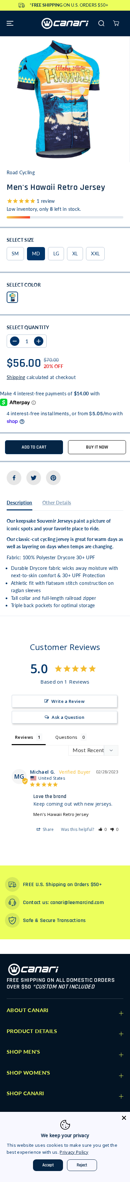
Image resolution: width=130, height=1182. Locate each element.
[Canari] (65, 23)
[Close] (124, 1118)
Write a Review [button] (68, 701)
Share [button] (48, 829)
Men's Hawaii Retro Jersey (61, 814)
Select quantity (28, 327)
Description (19, 502)
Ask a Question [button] (68, 717)
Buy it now (97, 447)
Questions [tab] (66, 737)
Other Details (56, 502)
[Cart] (116, 23)
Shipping (16, 377)
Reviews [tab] (24, 737)
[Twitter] (33, 477)
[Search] (101, 23)
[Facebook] (14, 477)
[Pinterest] (53, 477)
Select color (24, 285)
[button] (9, 23)
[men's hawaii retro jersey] (58, 99)
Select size (20, 240)
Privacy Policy (74, 1152)
